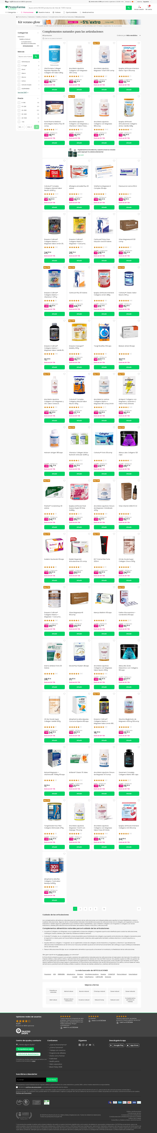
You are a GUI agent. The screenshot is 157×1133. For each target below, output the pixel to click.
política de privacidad (33, 1087)
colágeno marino (63, 955)
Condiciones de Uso (134, 1113)
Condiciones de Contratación (131, 1115)
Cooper (74, 977)
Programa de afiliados (57, 1053)
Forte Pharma (89, 977)
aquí (33, 1061)
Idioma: (143, 2)
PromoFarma (22, 17)
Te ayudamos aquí (25, 1049)
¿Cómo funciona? (56, 1047)
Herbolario (31, 17)
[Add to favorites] (64, 43)
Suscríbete (52, 1080)
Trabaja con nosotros (57, 1050)
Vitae (81, 977)
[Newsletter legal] (17, 1087)
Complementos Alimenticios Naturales (61, 17)
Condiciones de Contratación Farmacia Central (125, 1117)
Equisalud (47, 974)
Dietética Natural (41, 17)
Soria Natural (133, 974)
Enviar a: (128, 2)
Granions (108, 977)
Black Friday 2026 (55, 1067)
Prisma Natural (122, 974)
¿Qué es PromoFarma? (58, 1045)
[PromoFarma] (15, 8)
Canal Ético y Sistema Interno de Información (126, 1120)
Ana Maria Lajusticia (92, 974)
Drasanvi (80, 974)
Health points (54, 1061)
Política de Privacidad (24, 1093)
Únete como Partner (57, 1056)
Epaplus (103, 974)
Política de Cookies (135, 1118)
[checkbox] (28, 62)
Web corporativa (55, 1064)
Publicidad (53, 1059)
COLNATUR (111, 974)
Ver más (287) (22, 92)
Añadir (54, 90)
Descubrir (81, 155)
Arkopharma (71, 974)
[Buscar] (129, 8)
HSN (54, 974)
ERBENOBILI (61, 974)
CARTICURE (99, 977)
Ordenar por (121, 35)
